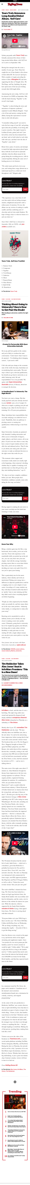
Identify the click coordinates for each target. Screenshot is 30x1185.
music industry (6, 650)
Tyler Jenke (7, 29)
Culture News (15, 658)
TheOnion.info (15, 1039)
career (8, 403)
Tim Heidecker (10, 1071)
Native (13, 650)
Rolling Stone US (11, 1065)
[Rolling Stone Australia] (15, 5)
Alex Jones (22, 797)
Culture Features (16, 299)
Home (3, 299)
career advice (20, 649)
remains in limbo (8, 908)
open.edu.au (21, 645)
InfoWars (5, 710)
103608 (12, 649)
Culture (8, 299)
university (19, 650)
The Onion (13, 722)
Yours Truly (20, 55)
